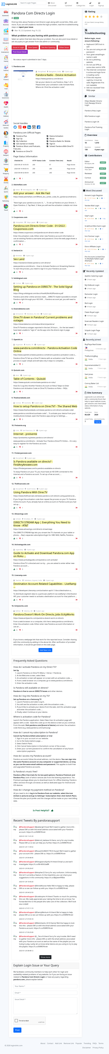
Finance (6, 79)
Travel (6, 210)
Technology (6, 201)
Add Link (58, 1043)
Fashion (6, 70)
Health (6, 107)
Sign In (52, 144)
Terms (100, 1043)
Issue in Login (18, 47)
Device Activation (56, 136)
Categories (80, 5)
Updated (68, 5)
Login (91, 5)
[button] (52, 810)
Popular (79, 1043)
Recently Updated (95, 271)
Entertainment (6, 52)
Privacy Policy (98, 1047)
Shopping (6, 173)
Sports (6, 192)
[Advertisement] (45, 104)
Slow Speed (32, 47)
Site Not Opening (48, 47)
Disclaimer (86, 1047)
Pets (6, 137)
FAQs (95, 1043)
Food (6, 89)
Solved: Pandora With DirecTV (61, 146)
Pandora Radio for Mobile (59, 141)
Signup (101, 5)
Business (6, 25)
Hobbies (6, 116)
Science (6, 164)
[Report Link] (76, 178)
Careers (6, 34)
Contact (50, 1043)
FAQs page (90, 90)
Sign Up (19, 138)
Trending (87, 1043)
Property (6, 146)
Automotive (6, 15)
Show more (45, 957)
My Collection (21, 141)
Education (6, 43)
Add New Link (45, 650)
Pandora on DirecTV (24, 151)
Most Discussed (52, 4)
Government (6, 98)
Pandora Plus (21, 136)
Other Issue (64, 47)
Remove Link (69, 1043)
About (51, 138)
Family (6, 61)
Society (6, 183)
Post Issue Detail (19, 52)
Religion (6, 155)
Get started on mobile (25, 144)
